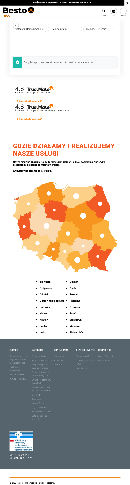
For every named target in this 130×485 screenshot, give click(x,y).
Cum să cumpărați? (18, 379)
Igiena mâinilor (38, 403)
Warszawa (76, 319)
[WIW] (21, 441)
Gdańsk (44, 294)
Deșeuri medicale (39, 407)
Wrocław (75, 326)
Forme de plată (82, 356)
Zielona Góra (77, 332)
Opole (73, 288)
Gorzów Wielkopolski (52, 300)
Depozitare (58, 365)
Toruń (73, 313)
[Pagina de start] (18, 12)
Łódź (42, 332)
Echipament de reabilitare (42, 360)
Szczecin (75, 307)
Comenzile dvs (60, 356)
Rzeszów (75, 300)
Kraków (44, 319)
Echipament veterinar (41, 356)
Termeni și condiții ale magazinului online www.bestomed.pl (19, 359)
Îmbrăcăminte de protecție (43, 412)
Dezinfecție (36, 399)
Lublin (43, 326)
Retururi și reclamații (18, 375)
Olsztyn (74, 281)
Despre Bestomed (105, 360)
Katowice (45, 307)
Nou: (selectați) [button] (59, 28)
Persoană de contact (106, 356)
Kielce (43, 313)
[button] (17, 101)
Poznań (74, 294)
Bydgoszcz (46, 288)
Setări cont (58, 360)
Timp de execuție (83, 368)
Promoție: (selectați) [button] (96, 28)
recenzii (53, 110)
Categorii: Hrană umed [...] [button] (29, 28)
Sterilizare (36, 395)
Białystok (45, 281)
